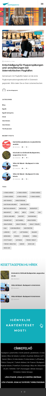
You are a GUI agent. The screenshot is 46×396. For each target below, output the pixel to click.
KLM (5, 228)
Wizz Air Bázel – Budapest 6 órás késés (25, 296)
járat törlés (34, 224)
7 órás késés (35, 196)
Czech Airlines (9, 216)
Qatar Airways (27, 372)
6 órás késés (21, 196)
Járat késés (6, 121)
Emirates (17, 372)
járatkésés (31, 220)
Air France (8, 200)
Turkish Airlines (20, 362)
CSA (39, 212)
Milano (34, 232)
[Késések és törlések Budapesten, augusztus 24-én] (5, 275)
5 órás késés (8, 196)
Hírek (4, 117)
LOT (14, 232)
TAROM (12, 369)
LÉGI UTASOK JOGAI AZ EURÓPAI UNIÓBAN (23, 377)
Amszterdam (20, 200)
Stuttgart (8, 240)
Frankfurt (8, 220)
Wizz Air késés (13, 356)
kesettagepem (12, 90)
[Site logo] (11, 3)
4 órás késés (22, 192)
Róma (35, 236)
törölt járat (31, 240)
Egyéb (4, 109)
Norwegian (25, 369)
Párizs (16, 236)
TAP (18, 369)
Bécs (16, 212)
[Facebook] (21, 392)
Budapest (33, 208)
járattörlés (21, 224)
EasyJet (10, 362)
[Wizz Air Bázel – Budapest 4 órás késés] (5, 287)
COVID (32, 212)
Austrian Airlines (10, 204)
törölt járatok (10, 244)
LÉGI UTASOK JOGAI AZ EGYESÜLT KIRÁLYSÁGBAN (23, 382)
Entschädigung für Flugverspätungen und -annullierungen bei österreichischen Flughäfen (22, 68)
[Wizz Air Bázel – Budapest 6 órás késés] (5, 298)
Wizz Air (31, 244)
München (7, 236)
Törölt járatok (7, 129)
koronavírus (15, 228)
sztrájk (19, 240)
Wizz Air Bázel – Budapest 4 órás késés (25, 285)
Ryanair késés (6, 365)
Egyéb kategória (7, 113)
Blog (3, 105)
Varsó (22, 244)
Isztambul (19, 220)
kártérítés (28, 228)
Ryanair (26, 236)
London (6, 232)
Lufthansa (24, 232)
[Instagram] (24, 392)
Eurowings (32, 216)
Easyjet (21, 216)
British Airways (9, 208)
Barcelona (25, 204)
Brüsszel (22, 208)
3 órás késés (8, 192)
